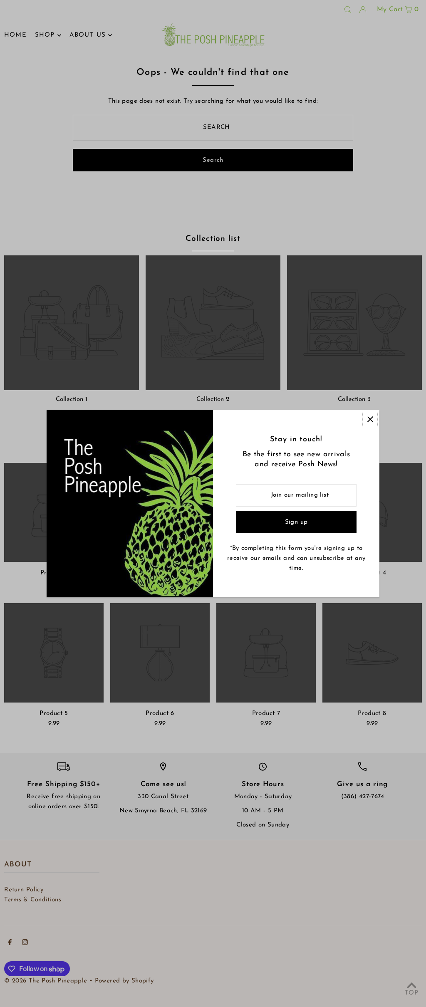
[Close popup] (370, 419)
